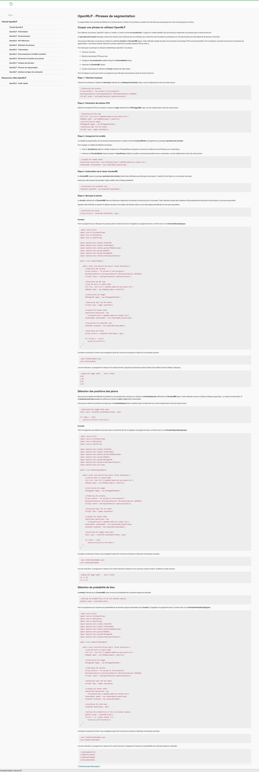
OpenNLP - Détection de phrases (21, 45)
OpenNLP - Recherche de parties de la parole (26, 58)
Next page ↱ (95, 766)
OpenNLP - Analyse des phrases (21, 63)
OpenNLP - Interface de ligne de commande (26, 72)
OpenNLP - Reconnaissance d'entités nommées (27, 54)
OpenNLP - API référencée (19, 41)
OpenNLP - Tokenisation (18, 50)
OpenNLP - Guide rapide (18, 83)
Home (10, 15)
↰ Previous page (84, 766)
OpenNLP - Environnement (19, 36)
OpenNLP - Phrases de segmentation (23, 67)
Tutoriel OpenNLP (16, 27)
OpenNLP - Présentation (18, 32)
